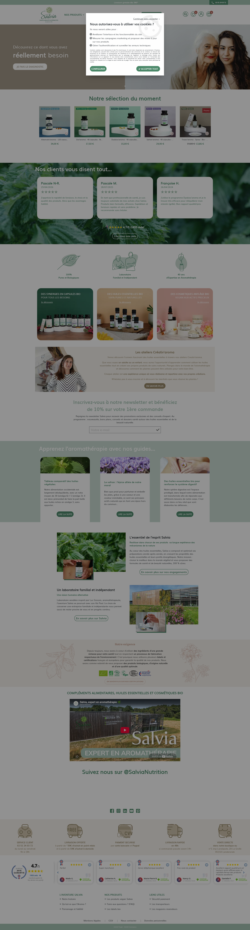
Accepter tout (149, 68)
